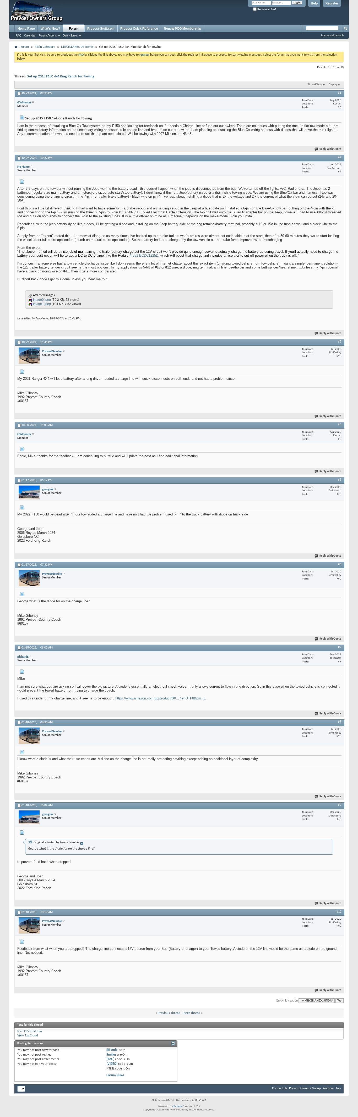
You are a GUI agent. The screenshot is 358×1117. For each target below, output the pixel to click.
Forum (74, 28)
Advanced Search (332, 35)
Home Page (26, 28)
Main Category (45, 47)
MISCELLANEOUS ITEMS (77, 47)
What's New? (50, 28)
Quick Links (70, 35)
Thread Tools (315, 84)
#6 (339, 564)
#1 (339, 92)
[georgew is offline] (29, 492)
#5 (339, 479)
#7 (339, 647)
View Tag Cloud (27, 1035)
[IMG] (110, 1059)
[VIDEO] (111, 1064)
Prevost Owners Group (305, 1088)
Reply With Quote (330, 149)
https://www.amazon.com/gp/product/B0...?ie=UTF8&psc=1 (160, 698)
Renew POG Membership (182, 28)
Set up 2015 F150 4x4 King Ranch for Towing (60, 76)
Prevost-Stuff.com (101, 28)
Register (332, 3)
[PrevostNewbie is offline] (29, 355)
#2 (339, 157)
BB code (112, 1050)
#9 (339, 805)
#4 (339, 424)
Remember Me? (266, 9)
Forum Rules (115, 1075)
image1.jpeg (42, 304)
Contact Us (279, 1088)
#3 (339, 341)
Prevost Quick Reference (139, 28)
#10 (339, 911)
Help (314, 3)
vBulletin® (178, 1106)
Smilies (111, 1054)
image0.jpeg (42, 300)
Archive (328, 1088)
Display (333, 84)
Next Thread (191, 1013)
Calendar (30, 35)
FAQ (18, 35)
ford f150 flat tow (29, 1031)
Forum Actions (48, 35)
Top (339, 1000)
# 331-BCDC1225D (144, 255)
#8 (339, 722)
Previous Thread (169, 1013)
